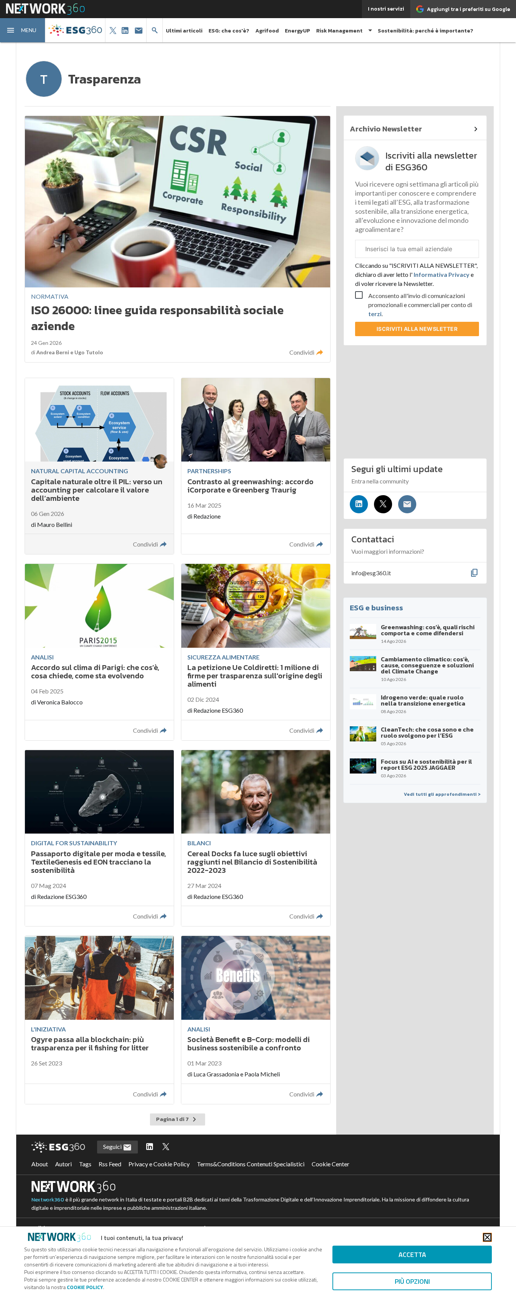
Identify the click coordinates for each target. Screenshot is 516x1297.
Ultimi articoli (184, 31)
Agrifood (267, 31)
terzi (375, 313)
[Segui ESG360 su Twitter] (165, 1147)
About (39, 1163)
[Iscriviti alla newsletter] (407, 504)
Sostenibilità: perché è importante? (425, 31)
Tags (85, 1163)
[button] (22, 30)
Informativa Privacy (441, 274)
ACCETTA (412, 1254)
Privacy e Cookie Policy (159, 1163)
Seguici (113, 1146)
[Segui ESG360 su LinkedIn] (149, 1147)
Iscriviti (417, 329)
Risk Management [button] (339, 31)
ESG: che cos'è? (229, 31)
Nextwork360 (47, 1200)
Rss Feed (110, 1163)
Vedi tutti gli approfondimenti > (442, 794)
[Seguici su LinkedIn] (359, 504)
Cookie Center (330, 1163)
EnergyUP (297, 31)
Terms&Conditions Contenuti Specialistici (250, 1163)
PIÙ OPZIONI (412, 1281)
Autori (63, 1163)
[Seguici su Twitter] (383, 504)
